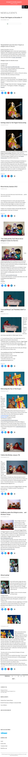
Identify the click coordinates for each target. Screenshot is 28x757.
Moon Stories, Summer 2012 (9, 186)
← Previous (7, 676)
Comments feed (4, 745)
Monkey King (4, 417)
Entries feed (3, 743)
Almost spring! (5, 575)
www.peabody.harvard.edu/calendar (10, 420)
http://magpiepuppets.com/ (7, 538)
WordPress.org (4, 748)
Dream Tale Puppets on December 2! (11, 17)
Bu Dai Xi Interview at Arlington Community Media (11, 702)
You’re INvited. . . (4, 705)
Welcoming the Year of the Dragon (11, 389)
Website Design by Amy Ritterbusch (17, 754)
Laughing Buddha (4, 415)
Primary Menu (26, 7)
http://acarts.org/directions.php (12, 66)
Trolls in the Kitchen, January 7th (10, 455)
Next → (14, 678)
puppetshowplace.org (21, 426)
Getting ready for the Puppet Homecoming (13, 122)
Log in (2, 741)
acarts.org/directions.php (11, 275)
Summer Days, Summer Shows (7, 700)
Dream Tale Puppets (16, 57)
